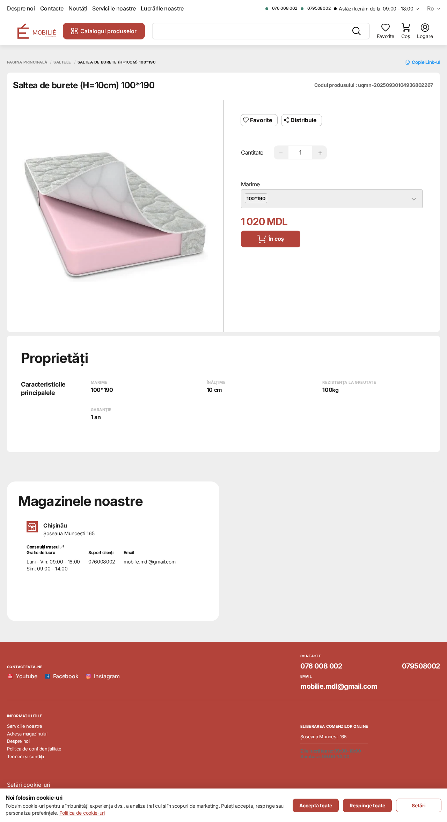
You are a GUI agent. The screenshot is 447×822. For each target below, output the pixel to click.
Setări (419, 805)
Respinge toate (367, 805)
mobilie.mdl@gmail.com (149, 562)
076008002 (101, 562)
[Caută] (356, 31)
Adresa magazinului (27, 734)
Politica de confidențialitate (34, 749)
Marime (250, 184)
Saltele (62, 62)
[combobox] (332, 198)
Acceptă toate (315, 805)
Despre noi (21, 9)
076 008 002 (284, 8)
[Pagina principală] (36, 31)
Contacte (51, 9)
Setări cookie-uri (28, 784)
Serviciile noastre (113, 9)
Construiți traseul (43, 547)
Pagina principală (27, 62)
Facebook (65, 676)
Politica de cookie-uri (82, 813)
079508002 (318, 8)
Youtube (26, 676)
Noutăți (77, 9)
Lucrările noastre (162, 9)
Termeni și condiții (25, 756)
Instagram (106, 676)
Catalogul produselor (108, 31)
